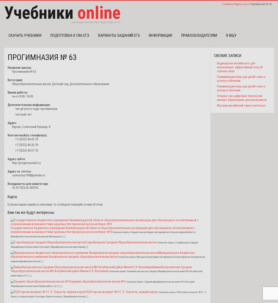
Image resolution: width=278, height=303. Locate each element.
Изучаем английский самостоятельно (241, 105)
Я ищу (231, 35)
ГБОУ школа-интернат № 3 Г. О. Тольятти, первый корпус (122, 292)
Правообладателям (199, 35)
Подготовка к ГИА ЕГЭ (69, 35)
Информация (160, 35)
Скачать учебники (24, 35)
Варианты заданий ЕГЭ (119, 35)
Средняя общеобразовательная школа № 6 (98, 281)
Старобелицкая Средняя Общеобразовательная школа (121, 242)
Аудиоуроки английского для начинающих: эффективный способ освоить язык (240, 67)
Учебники (227, 4)
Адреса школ (242, 4)
